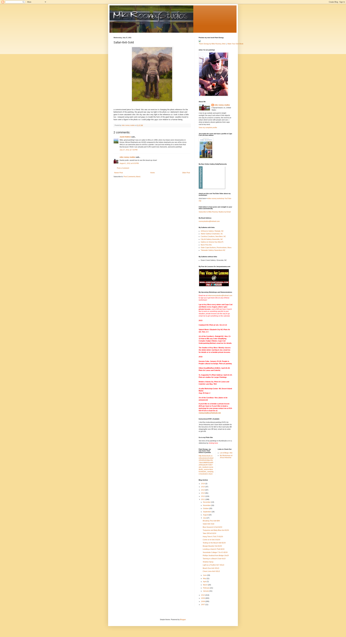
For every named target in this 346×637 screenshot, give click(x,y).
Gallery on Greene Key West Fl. (212, 242)
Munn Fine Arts (206, 245)
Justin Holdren (125, 137)
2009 (203, 598)
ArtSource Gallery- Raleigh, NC (212, 231)
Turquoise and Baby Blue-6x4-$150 (216, 530)
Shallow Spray (208, 562)
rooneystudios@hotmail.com (209, 221)
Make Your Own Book (235, 44)
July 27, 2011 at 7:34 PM (128, 150)
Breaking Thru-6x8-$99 (211, 521)
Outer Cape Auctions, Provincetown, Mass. (216, 248)
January (206, 591)
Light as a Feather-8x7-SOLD (213, 565)
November (207, 505)
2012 (203, 496)
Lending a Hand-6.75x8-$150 (213, 549)
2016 (203, 484)
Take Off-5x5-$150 (209, 533)
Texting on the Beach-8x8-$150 (214, 543)
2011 (203, 499)
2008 (203, 601)
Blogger (183, 620)
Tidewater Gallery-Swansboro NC (213, 250)
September (207, 512)
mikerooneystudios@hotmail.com (220, 295)
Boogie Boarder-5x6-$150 (212, 546)
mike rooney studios (127, 157)
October (206, 508)
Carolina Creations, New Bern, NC (213, 236)
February (206, 588)
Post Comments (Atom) (132, 177)
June (205, 575)
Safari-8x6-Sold (208, 524)
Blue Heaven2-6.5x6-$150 (212, 527)
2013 (203, 493)
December (207, 502)
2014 (203, 490)
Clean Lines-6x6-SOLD (211, 571)
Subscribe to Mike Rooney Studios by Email (215, 212)
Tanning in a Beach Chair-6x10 (214, 559)
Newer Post (118, 173)
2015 (203, 487)
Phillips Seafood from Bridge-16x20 (216, 555)
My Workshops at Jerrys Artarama (226, 456)
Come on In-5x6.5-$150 (211, 540)
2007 (203, 605)
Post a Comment (123, 168)
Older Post (186, 173)
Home (152, 173)
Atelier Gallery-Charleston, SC (212, 234)
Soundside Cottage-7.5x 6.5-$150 (215, 552)
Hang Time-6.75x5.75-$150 (213, 537)
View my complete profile (208, 128)
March (205, 585)
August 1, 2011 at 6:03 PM (129, 163)
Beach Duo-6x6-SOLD (211, 568)
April (205, 582)
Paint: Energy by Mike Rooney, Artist (212, 44)
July (204, 518)
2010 (203, 595)
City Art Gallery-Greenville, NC (212, 239)
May (205, 578)
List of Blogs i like (226, 453)
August (206, 515)
